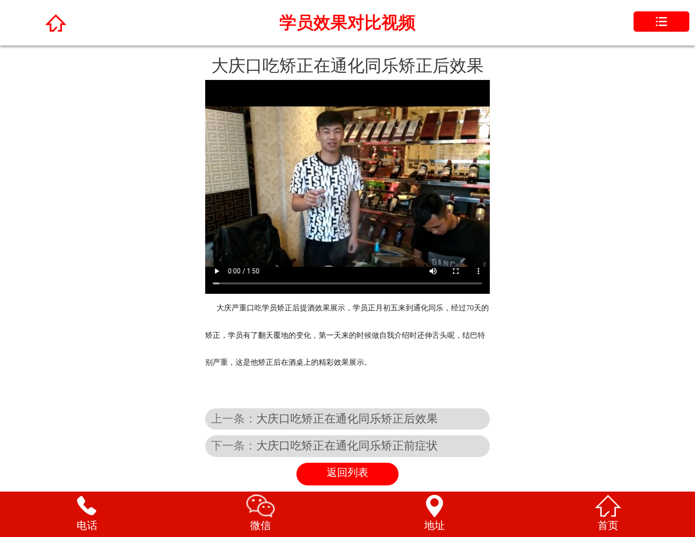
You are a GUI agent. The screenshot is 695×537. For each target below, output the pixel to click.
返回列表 (347, 472)
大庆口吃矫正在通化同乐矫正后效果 (347, 419)
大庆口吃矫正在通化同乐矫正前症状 (347, 446)
